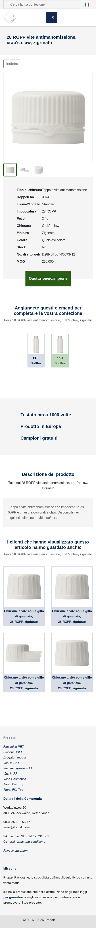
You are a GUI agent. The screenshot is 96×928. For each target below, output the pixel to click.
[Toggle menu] (87, 18)
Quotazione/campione (48, 278)
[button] (89, 4)
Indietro (12, 64)
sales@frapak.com (16, 827)
